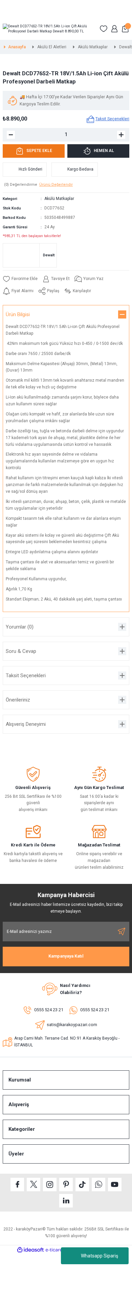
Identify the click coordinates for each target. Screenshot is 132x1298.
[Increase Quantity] (121, 135)
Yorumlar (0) (20, 627)
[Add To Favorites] (20, 279)
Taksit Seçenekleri (26, 675)
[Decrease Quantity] (11, 135)
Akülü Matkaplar (59, 198)
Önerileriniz (18, 700)
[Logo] (48, 29)
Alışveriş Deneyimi (26, 724)
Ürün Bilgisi (18, 314)
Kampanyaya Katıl (66, 956)
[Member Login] (114, 29)
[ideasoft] (30, 1250)
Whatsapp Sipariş (99, 1255)
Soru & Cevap (21, 651)
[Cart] (125, 29)
